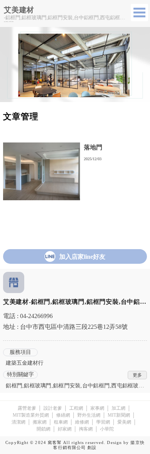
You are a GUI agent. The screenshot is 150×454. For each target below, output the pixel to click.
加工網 (118, 408)
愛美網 (124, 422)
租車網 (61, 422)
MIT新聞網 (119, 415)
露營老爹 (27, 408)
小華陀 (107, 429)
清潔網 (18, 422)
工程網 (76, 408)
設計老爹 (52, 408)
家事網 (97, 408)
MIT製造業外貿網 (31, 415)
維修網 (82, 422)
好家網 (65, 429)
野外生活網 (88, 415)
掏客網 (86, 429)
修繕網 (63, 415)
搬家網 (40, 422)
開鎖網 (43, 429)
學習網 (103, 422)
